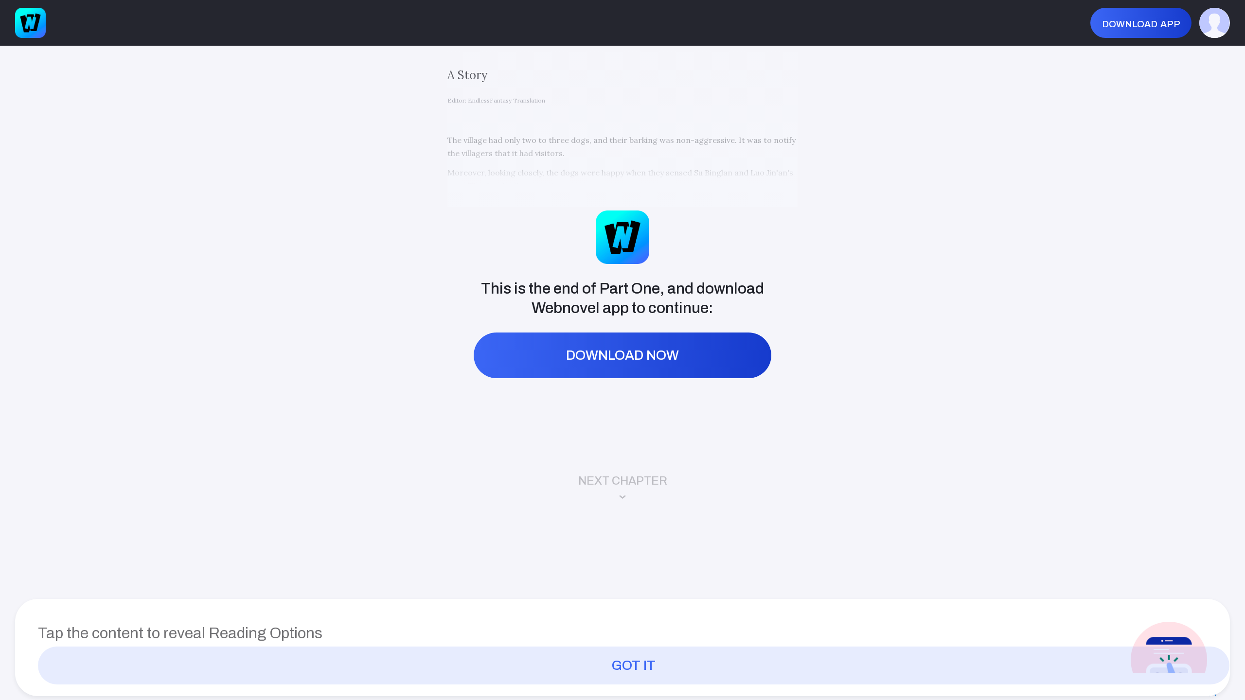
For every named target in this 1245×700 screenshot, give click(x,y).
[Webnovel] (30, 23)
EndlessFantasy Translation (506, 100)
